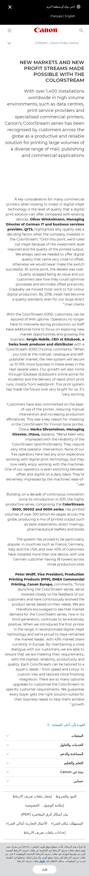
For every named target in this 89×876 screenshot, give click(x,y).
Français (56, 16)
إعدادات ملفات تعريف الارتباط (44, 832)
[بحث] (81, 30)
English (70, 16)
